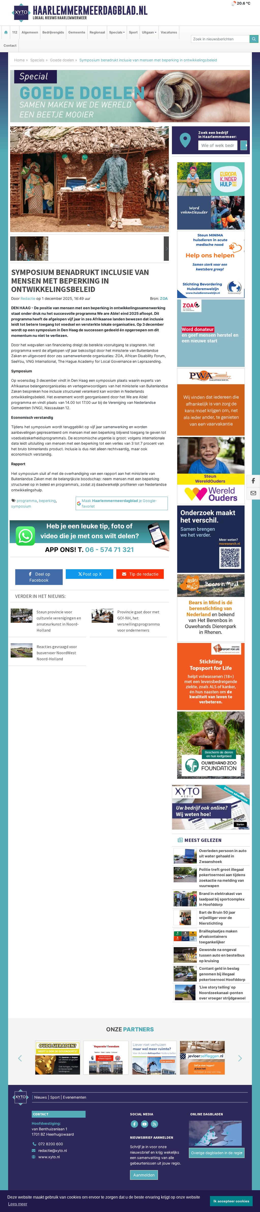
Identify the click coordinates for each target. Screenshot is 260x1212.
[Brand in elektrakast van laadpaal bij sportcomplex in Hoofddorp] (185, 899)
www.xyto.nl (49, 1157)
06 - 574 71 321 (109, 549)
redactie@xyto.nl (52, 1150)
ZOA (164, 298)
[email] (253, 494)
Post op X (92, 574)
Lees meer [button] (17, 1204)
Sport (133, 32)
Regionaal (97, 32)
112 (14, 32)
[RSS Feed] (155, 1124)
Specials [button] (115, 32)
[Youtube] (145, 1124)
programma (27, 500)
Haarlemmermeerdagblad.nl (90, 10)
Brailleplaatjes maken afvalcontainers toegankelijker (218, 936)
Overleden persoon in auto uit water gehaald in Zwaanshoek (223, 856)
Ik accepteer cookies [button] (231, 1201)
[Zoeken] (254, 39)
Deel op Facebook (39, 577)
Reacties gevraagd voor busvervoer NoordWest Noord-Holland (57, 652)
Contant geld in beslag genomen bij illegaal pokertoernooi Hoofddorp (222, 973)
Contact (10, 45)
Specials (37, 60)
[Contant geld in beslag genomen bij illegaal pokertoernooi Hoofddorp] (185, 973)
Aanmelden (144, 1175)
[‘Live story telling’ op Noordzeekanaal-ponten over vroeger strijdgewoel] (185, 992)
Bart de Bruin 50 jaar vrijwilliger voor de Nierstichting (217, 917)
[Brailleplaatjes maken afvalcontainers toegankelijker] (185, 936)
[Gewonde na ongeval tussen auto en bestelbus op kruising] (185, 955)
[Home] (6, 32)
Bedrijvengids (53, 32)
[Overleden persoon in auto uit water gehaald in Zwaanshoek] (185, 856)
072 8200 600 (50, 1144)
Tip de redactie (143, 574)
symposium (21, 506)
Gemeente (76, 32)
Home (19, 60)
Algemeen (30, 32)
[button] (12, 248)
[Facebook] (135, 1124)
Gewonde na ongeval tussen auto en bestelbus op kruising (222, 955)
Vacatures (169, 32)
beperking (47, 500)
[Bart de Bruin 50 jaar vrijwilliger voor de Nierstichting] (185, 917)
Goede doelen (62, 60)
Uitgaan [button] (148, 32)
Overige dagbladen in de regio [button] (216, 1153)
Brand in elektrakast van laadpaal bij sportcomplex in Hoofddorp (222, 899)
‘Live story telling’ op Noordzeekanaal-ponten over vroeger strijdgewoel (222, 992)
